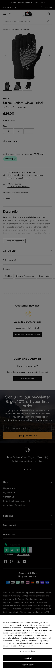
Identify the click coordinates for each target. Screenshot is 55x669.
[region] (27, 642)
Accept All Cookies (27, 665)
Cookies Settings (27, 651)
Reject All (27, 658)
